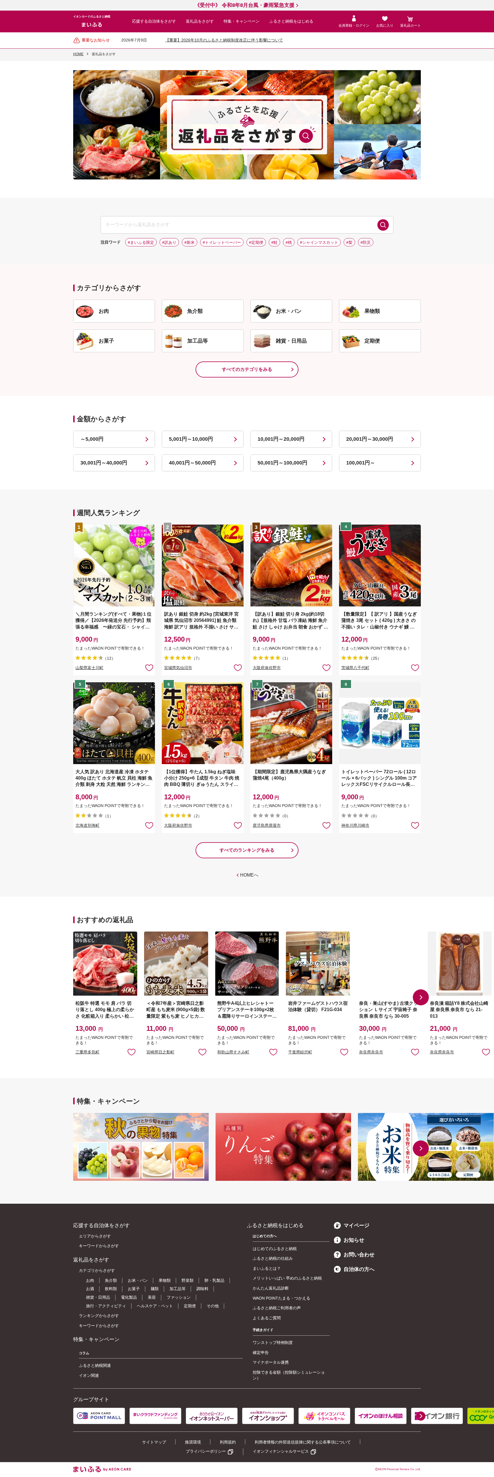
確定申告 (261, 1352)
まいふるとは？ (267, 1268)
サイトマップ (154, 1442)
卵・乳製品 (214, 1280)
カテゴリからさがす (97, 1270)
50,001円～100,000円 (282, 463)
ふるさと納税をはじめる (291, 21)
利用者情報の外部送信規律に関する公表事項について (303, 1442)
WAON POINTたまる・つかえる (281, 1298)
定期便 (190, 1306)
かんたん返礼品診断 (271, 1288)
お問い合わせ (359, 1254)
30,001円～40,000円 (103, 463)
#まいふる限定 (141, 242)
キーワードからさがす (99, 1245)
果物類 (165, 1280)
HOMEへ (249, 875)
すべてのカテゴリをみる (247, 369)
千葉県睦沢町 (300, 1052)
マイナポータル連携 (271, 1362)
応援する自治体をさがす (154, 21)
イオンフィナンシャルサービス (281, 1451)
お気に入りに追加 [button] (149, 667)
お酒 (90, 1288)
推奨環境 (193, 1442)
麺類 (155, 1288)
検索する (383, 225)
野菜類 (188, 1280)
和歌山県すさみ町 (233, 1052)
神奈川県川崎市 (355, 825)
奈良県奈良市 (371, 1052)
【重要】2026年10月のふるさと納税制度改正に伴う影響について (224, 40)
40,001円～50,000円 (192, 463)
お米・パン (138, 1280)
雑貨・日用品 (98, 1297)
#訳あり (169, 242)
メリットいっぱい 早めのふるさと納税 (287, 1278)
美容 (152, 1297)
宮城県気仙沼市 (178, 667)
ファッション (179, 1297)
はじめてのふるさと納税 (275, 1248)
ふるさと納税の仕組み (273, 1258)
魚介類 (111, 1280)
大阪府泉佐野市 (267, 667)
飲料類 (111, 1288)
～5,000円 (91, 439)
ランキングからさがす (99, 1315)
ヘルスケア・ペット (155, 1306)
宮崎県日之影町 (160, 1052)
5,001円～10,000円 (191, 439)
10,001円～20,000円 (281, 439)
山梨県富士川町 (89, 667)
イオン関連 (89, 1375)
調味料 (202, 1288)
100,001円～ (360, 463)
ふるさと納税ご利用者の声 (277, 1308)
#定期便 (256, 242)
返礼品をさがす (200, 21)
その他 (213, 1306)
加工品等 (178, 1288)
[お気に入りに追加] (149, 667)
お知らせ (354, 1240)
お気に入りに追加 (131, 1051)
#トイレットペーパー (222, 242)
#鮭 (274, 242)
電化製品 (129, 1297)
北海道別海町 (87, 825)
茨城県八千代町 (355, 667)
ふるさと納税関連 (95, 1365)
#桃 (289, 242)
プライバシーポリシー (206, 1451)
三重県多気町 (87, 1052)
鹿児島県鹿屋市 (267, 825)
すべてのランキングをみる (247, 850)
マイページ (356, 1225)
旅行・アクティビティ (106, 1306)
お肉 (90, 1280)
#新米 (189, 242)
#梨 (349, 242)
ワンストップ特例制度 (273, 1342)
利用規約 (228, 1442)
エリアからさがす (95, 1236)
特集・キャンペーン (242, 21)
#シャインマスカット (319, 242)
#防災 (365, 242)
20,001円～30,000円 (369, 439)
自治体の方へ (359, 1269)
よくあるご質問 (267, 1318)
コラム (84, 1353)
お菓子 (134, 1288)
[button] (421, 997)
